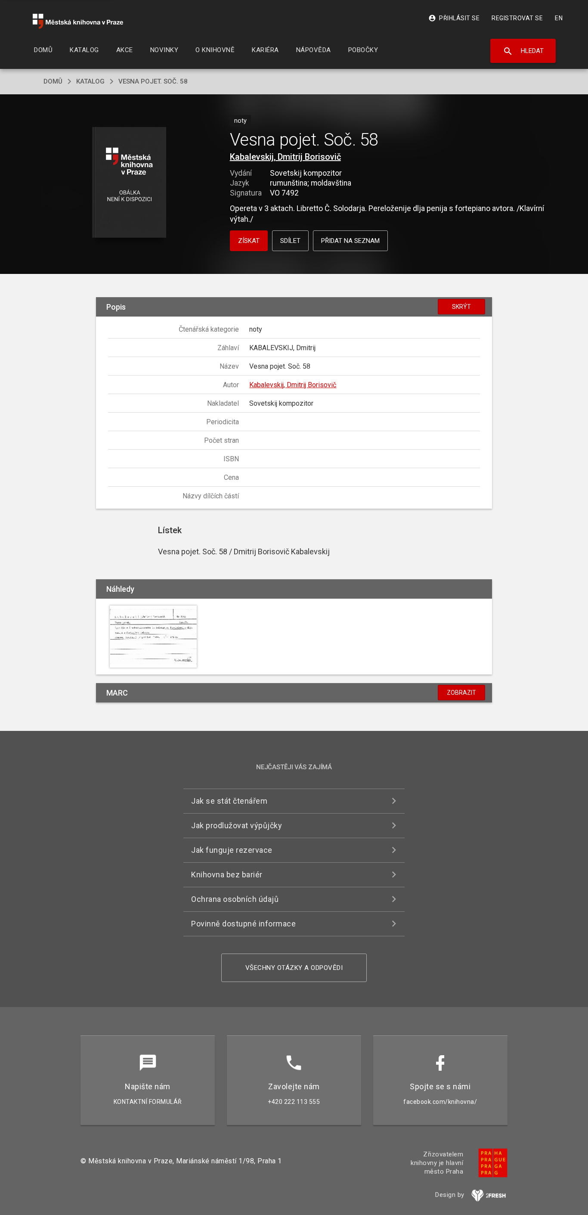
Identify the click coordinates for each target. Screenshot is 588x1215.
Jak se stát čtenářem (229, 800)
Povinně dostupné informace (243, 923)
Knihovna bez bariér (227, 874)
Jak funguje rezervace (231, 850)
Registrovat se (517, 18)
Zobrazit (461, 692)
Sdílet (290, 241)
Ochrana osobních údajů (235, 899)
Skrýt (461, 306)
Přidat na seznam (350, 241)
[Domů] (77, 21)
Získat (249, 241)
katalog (90, 81)
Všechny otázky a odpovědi (294, 968)
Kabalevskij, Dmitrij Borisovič (285, 157)
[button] (129, 182)
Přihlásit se (454, 18)
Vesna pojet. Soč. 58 (153, 81)
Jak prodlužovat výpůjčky (236, 825)
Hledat (523, 51)
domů (52, 81)
